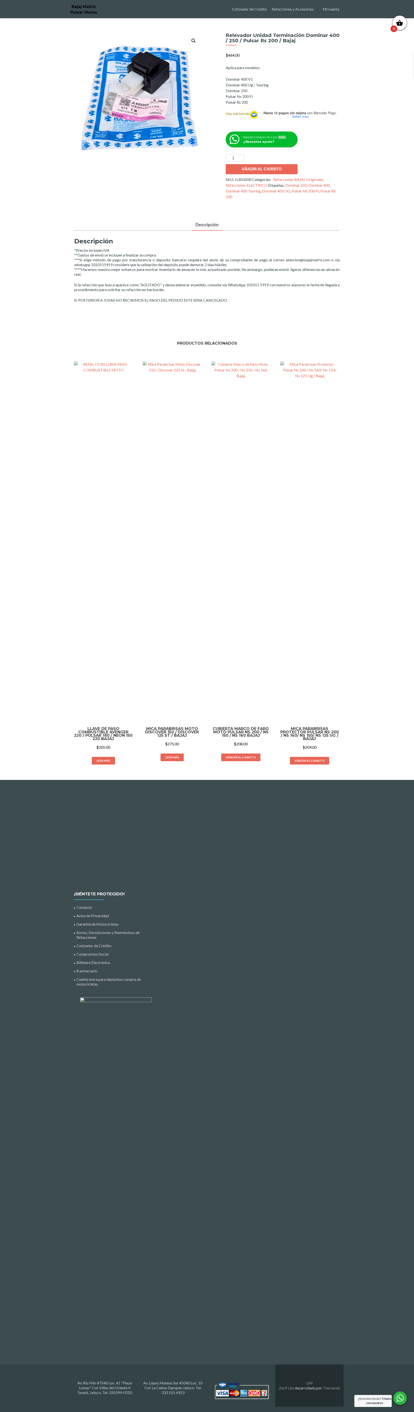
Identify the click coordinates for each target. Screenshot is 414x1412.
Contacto (84, 907)
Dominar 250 (296, 185)
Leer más (103, 760)
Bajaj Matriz (84, 6)
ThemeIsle (331, 1388)
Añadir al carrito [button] (241, 757)
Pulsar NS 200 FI (305, 191)
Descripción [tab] (207, 224)
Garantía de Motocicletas (97, 924)
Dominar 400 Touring (243, 191)
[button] (193, 40)
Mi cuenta (331, 9)
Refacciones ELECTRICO (246, 185)
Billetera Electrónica (93, 962)
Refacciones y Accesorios (293, 9)
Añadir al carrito (262, 169)
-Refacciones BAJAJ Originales (297, 179)
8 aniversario (87, 971)
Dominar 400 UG (276, 191)
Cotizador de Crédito (249, 9)
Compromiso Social (92, 954)
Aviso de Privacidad (92, 915)
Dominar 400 (319, 185)
